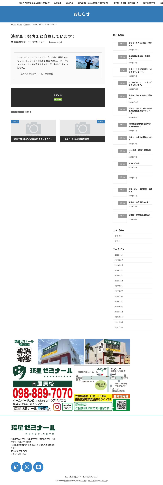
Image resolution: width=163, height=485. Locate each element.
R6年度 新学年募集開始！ (140, 215)
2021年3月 (119, 327)
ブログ (117, 241)
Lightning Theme (81, 480)
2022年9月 (119, 286)
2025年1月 (119, 260)
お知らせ (28, 112)
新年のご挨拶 (134, 163)
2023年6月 (119, 281)
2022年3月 (119, 301)
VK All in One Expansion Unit (98, 480)
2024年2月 (119, 270)
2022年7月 (119, 291)
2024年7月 (119, 265)
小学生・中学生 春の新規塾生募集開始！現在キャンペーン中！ (140, 110)
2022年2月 (119, 306)
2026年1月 (119, 255)
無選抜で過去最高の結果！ (139, 202)
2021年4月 (119, 322)
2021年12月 (119, 317)
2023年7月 (119, 275)
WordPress (68, 480)
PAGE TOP (157, 468)
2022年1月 (119, 312)
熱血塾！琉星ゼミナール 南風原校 (38, 74)
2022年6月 (119, 296)
